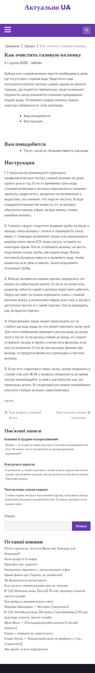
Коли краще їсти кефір (20, 559)
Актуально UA (47, 7)
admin (36, 62)
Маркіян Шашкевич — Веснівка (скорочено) (36, 606)
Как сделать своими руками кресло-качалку (36, 585)
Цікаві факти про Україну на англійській (33, 574)
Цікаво (9, 401)
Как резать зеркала (19, 464)
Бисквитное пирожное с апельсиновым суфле (37, 569)
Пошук (9, 516)
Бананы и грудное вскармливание (31, 439)
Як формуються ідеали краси (25, 580)
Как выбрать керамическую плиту (29, 601)
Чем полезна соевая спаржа (26, 489)
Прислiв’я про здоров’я (20, 564)
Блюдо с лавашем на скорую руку (28, 633)
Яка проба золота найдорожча (26, 649)
